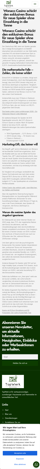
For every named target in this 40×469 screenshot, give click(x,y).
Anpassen (20, 459)
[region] (20, 446)
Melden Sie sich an (20, 363)
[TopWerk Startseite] (17, 4)
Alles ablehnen (20, 464)
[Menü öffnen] (35, 3)
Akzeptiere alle (20, 453)
